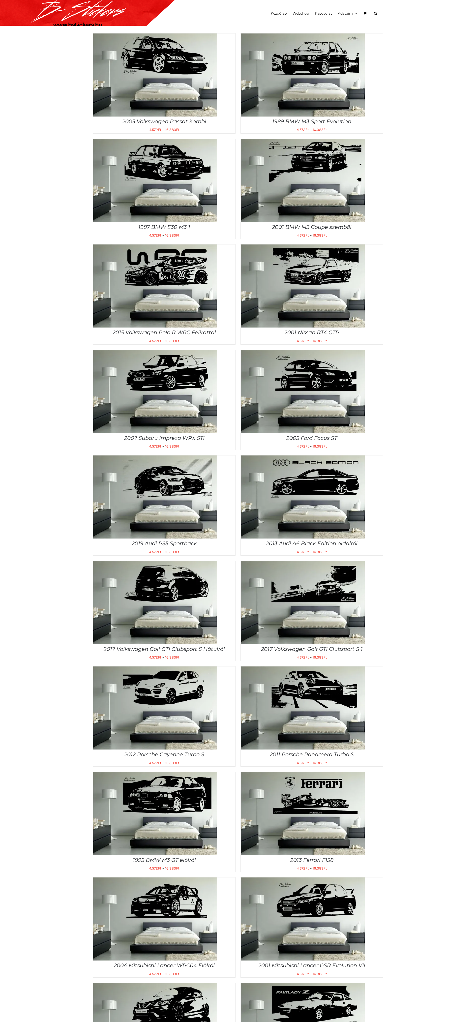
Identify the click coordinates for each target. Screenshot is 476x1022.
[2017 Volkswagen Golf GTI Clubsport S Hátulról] (155, 564)
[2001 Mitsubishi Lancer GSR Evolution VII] (303, 881)
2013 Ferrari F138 (311, 860)
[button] (375, 12)
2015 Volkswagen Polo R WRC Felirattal (164, 332)
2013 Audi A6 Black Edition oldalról (311, 543)
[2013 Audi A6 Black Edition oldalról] (303, 459)
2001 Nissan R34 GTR (311, 332)
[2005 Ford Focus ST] (303, 353)
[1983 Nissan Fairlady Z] (303, 986)
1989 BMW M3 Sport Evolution (311, 121)
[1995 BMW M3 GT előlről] (155, 775)
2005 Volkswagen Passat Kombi (164, 121)
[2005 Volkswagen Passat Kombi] (155, 37)
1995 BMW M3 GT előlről (164, 860)
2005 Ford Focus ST (311, 438)
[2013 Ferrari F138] (303, 775)
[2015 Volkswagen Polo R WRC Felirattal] (155, 248)
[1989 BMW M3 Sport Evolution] (303, 37)
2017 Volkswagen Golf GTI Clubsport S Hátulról (164, 649)
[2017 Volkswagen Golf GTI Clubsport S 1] (303, 564)
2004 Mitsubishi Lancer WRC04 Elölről (164, 965)
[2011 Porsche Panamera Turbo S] (303, 670)
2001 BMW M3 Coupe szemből (312, 227)
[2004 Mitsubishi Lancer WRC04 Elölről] (155, 881)
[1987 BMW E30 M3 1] (155, 142)
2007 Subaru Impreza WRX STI (164, 438)
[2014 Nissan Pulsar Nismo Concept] (155, 986)
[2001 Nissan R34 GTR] (303, 248)
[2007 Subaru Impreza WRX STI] (155, 353)
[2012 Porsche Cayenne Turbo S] (155, 670)
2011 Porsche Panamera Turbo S (312, 754)
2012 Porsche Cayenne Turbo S (164, 754)
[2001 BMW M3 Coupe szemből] (303, 142)
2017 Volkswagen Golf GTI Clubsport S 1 (312, 649)
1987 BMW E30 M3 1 (164, 227)
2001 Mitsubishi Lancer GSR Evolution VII (311, 965)
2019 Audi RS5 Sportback (164, 543)
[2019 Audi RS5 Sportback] (155, 459)
